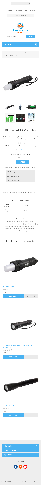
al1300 (30, 226)
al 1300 (7, 228)
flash (23, 231)
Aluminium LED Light (13, 221)
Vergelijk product (15, 176)
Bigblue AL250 (8, 406)
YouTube (25, 467)
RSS (20, 467)
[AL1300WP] (20, 324)
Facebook (16, 467)
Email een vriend (15, 180)
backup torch (19, 224)
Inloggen (19, 11)
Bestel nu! (22, 162)
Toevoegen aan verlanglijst (18, 172)
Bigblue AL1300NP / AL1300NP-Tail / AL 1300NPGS (17, 346)
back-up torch (30, 224)
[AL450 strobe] (20, 265)
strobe (16, 231)
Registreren (10, 11)
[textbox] (16, 36)
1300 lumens (17, 228)
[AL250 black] (20, 385)
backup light (20, 226)
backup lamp (27, 221)
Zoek (30, 36)
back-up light (9, 226)
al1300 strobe (28, 228)
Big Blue (23, 150)
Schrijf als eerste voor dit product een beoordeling (20, 146)
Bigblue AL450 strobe (11, 287)
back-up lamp (7, 224)
